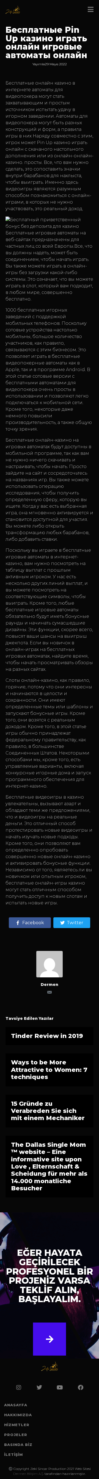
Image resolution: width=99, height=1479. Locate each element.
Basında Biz (18, 1444)
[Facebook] (80, 1387)
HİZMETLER (16, 1425)
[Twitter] (39, 1387)
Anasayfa (15, 1405)
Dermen (49, 984)
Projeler (15, 1434)
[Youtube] (60, 1387)
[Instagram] (18, 1387)
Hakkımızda (18, 1415)
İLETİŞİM (13, 1454)
